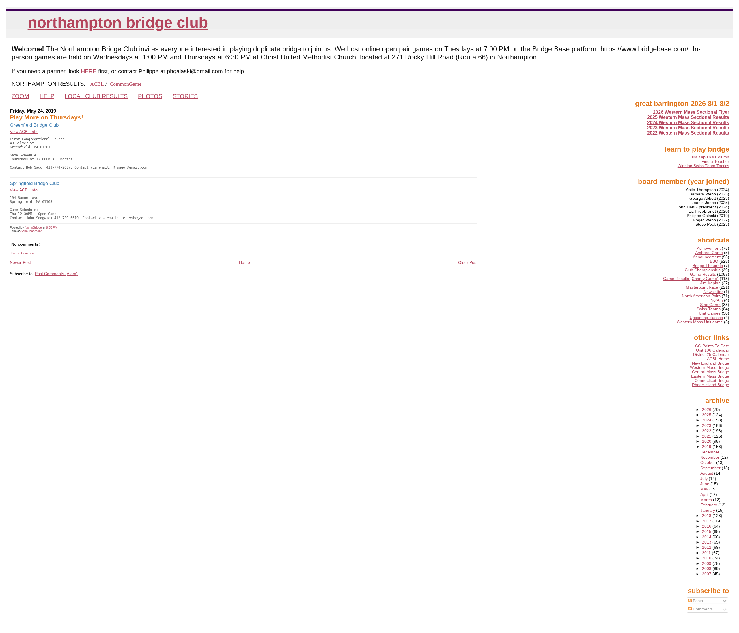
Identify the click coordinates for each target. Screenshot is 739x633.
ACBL (97, 84)
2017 (707, 521)
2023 (707, 425)
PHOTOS (150, 96)
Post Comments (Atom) (56, 273)
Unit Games (710, 313)
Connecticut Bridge (712, 380)
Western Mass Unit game (700, 322)
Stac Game (710, 305)
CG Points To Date (712, 346)
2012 (707, 547)
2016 (707, 526)
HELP (47, 96)
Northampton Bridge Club (118, 22)
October (708, 462)
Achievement (709, 248)
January (708, 510)
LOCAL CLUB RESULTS (96, 96)
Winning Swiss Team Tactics (703, 166)
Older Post (467, 262)
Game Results (703, 274)
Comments (702, 609)
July (704, 479)
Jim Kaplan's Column (710, 157)
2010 (707, 558)
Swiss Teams (709, 309)
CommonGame (125, 84)
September (711, 468)
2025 (707, 415)
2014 (707, 537)
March (706, 500)
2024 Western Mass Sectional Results (688, 122)
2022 (707, 431)
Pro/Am (716, 300)
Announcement (31, 231)
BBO (714, 261)
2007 (707, 574)
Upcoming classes (706, 317)
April (705, 494)
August (707, 473)
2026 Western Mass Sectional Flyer (691, 112)
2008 (707, 569)
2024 (707, 420)
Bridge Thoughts (708, 266)
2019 (707, 447)
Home (244, 262)
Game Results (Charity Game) (691, 279)
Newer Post (20, 262)
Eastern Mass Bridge (710, 376)
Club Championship (703, 270)
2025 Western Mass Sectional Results (688, 117)
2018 (707, 516)
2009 (707, 563)
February (709, 505)
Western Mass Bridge (709, 367)
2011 (707, 553)
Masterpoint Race (702, 287)
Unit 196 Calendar (712, 350)
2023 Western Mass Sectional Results (688, 127)
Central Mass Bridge (710, 372)
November (710, 457)
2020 (707, 441)
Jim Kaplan (710, 283)
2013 (707, 542)
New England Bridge (710, 363)
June (705, 484)
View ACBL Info (24, 131)
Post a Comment (23, 253)
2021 (707, 436)
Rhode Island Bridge (710, 385)
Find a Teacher (715, 161)
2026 (707, 410)
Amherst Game (709, 253)
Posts (697, 601)
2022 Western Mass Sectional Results (688, 132)
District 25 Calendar (711, 354)
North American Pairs (701, 296)
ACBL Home (718, 359)
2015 (707, 531)
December (710, 452)
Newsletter (713, 292)
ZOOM (20, 96)
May (704, 489)
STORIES (185, 96)
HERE (88, 71)
